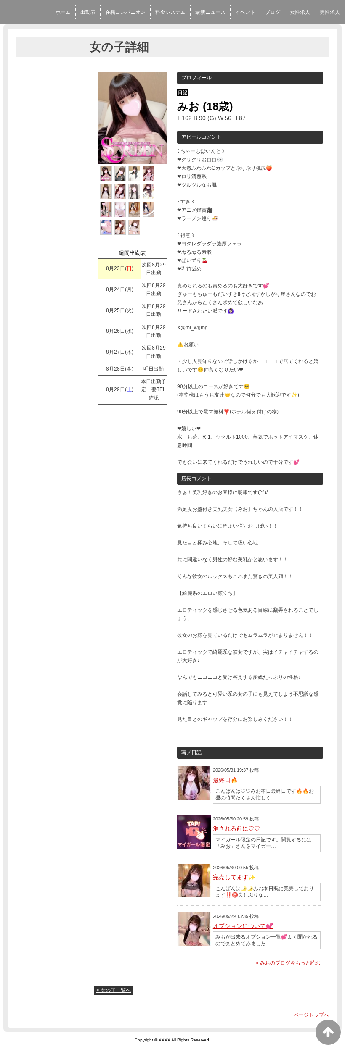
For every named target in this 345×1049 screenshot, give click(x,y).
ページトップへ (311, 1015)
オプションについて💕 (243, 926)
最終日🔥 (225, 780)
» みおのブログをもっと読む (288, 963)
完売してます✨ (234, 877)
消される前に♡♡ (236, 828)
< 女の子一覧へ (113, 990)
